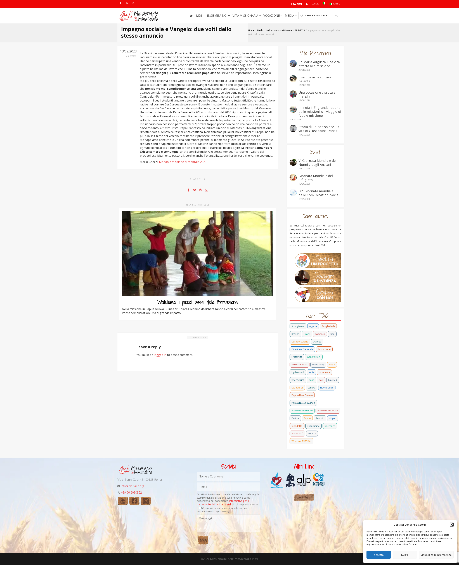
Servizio (320, 418)
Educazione (324, 349)
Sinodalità (297, 426)
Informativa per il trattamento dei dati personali (223, 502)
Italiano (336, 3)
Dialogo (317, 341)
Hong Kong (318, 364)
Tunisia (312, 433)
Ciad (332, 333)
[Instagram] (133, 3)
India (311, 372)
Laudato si (297, 387)
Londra (311, 387)
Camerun (320, 333)
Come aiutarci (315, 15)
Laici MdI (332, 380)
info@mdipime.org (132, 486)
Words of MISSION (301, 441)
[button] (452, 524)
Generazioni (314, 356)
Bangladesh (328, 326)
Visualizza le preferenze (436, 555)
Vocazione (271, 16)
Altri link (304, 497)
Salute (307, 418)
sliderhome (313, 426)
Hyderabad (298, 372)
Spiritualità (297, 433)
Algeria (313, 326)
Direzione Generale (302, 349)
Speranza (330, 426)
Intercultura (298, 380)
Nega (404, 555)
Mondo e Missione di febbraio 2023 (183, 162)
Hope (332, 364)
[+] (197, 253)
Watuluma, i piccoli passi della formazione (197, 302)
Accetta (379, 555)
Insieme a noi (217, 16)
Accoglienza (298, 326)
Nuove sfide (326, 387)
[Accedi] (307, 4)
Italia (311, 380)
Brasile (295, 333)
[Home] (191, 15)
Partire (295, 418)
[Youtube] (127, 3)
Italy (321, 380)
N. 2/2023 (131, 56)
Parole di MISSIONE (328, 410)
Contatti (315, 3)
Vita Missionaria (246, 16)
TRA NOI (296, 3)
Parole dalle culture (302, 410)
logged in (160, 355)
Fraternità (297, 356)
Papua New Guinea (302, 395)
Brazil (307, 333)
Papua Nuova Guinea (303, 402)
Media (290, 16)
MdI (199, 16)
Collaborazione (300, 341)
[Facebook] (121, 3)
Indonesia (324, 372)
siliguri (332, 418)
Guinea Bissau (299, 364)
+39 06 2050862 (131, 492)
